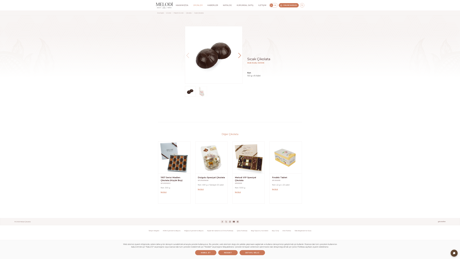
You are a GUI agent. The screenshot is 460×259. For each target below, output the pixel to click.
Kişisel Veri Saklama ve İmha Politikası (220, 231)
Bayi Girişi (275, 231)
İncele (164, 192)
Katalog (227, 5)
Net (249, 73)
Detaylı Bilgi (252, 253)
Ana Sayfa (160, 13)
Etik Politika (287, 231)
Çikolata (189, 13)
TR (271, 5)
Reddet (228, 253)
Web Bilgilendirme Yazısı (303, 231)
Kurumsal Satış (245, 5)
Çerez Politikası (242, 231)
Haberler (212, 5)
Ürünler (168, 13)
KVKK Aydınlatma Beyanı (172, 231)
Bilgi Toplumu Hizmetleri (259, 231)
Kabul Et (206, 253)
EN (275, 5)
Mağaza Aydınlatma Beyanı (194, 231)
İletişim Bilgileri (154, 231)
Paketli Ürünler (179, 13)
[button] (239, 55)
